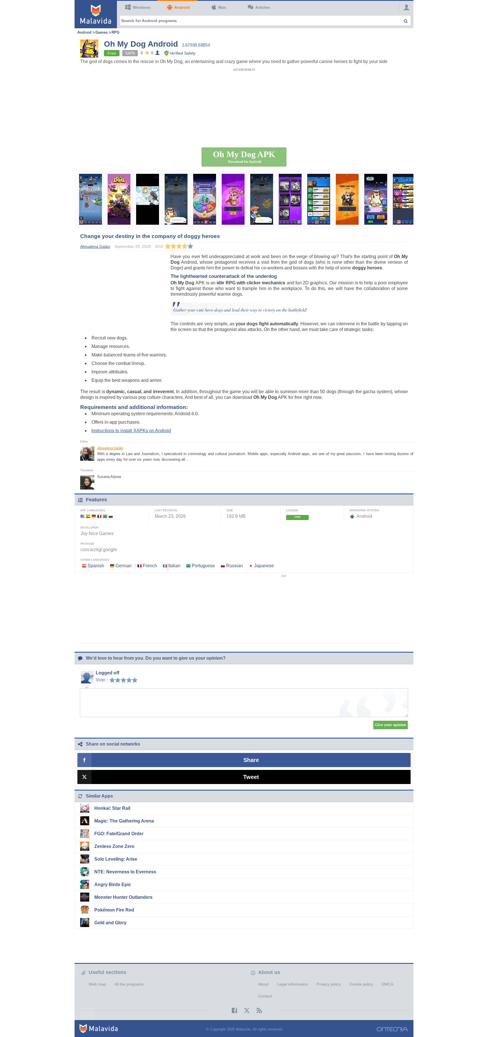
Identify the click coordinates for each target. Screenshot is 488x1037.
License (292, 510)
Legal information (292, 984)
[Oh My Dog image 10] (347, 199)
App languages (92, 510)
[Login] (405, 7)
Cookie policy (361, 984)
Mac (222, 7)
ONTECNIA (392, 1029)
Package (87, 543)
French (150, 565)
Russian (234, 565)
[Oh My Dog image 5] (204, 199)
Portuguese (203, 565)
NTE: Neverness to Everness (125, 871)
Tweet (251, 777)
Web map (97, 984)
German (124, 565)
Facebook (231, 1010)
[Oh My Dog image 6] (233, 199)
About (263, 984)
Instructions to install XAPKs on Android (131, 430)
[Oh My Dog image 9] (318, 199)
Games (101, 32)
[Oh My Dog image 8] (290, 199)
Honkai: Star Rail (112, 808)
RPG (115, 32)
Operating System (364, 510)
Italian (174, 565)
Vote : (102, 679)
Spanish (96, 565)
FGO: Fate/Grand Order (118, 833)
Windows (142, 7)
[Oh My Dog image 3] (147, 199)
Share (251, 760)
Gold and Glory (110, 922)
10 (136, 679)
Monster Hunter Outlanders (123, 897)
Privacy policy (329, 984)
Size (229, 510)
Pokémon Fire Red (114, 910)
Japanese (264, 565)
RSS (256, 1010)
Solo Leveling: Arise (115, 859)
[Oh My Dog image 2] (119, 199)
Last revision (166, 510)
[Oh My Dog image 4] (176, 199)
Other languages (94, 559)
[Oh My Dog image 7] (261, 199)
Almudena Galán (110, 448)
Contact (265, 996)
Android (182, 7)
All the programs (129, 984)
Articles (262, 7)
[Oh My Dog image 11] (375, 199)
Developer (89, 527)
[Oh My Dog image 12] (404, 199)
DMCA (387, 984)
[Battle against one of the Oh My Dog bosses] (90, 199)
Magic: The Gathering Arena (124, 821)
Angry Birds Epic (112, 884)
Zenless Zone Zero (114, 846)
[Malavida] (96, 14)
